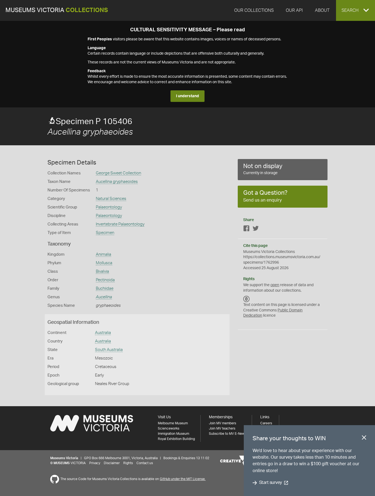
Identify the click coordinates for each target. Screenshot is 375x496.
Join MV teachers (222, 428)
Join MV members (222, 423)
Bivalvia (102, 271)
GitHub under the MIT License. (183, 479)
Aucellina (104, 297)
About (322, 10)
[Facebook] (246, 229)
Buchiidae (104, 288)
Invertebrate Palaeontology (120, 224)
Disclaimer (112, 463)
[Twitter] (255, 229)
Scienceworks (168, 428)
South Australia (109, 350)
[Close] (364, 438)
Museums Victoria (56, 10)
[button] (355, 10)
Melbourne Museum (173, 423)
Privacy (94, 463)
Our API (294, 10)
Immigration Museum (173, 433)
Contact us (144, 463)
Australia (103, 333)
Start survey (270, 483)
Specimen (105, 233)
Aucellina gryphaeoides (117, 182)
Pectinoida (105, 280)
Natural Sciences (111, 199)
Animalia (103, 254)
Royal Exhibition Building (176, 439)
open (274, 285)
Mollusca (104, 263)
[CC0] (246, 299)
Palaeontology (109, 207)
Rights (128, 463)
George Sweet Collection (118, 173)
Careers (266, 423)
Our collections (254, 10)
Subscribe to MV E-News (227, 433)
